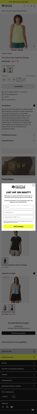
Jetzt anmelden (18, 226)
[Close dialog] (33, 185)
